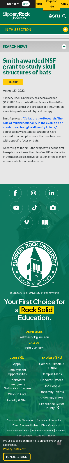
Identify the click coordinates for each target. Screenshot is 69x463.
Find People (51, 386)
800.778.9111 (34, 348)
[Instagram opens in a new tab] (33, 193)
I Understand (16, 456)
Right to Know (24, 435)
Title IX (52, 435)
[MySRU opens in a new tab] (53, 16)
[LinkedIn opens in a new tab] (51, 193)
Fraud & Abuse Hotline (25, 425)
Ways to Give (17, 394)
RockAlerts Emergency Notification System (17, 384)
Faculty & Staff (17, 400)
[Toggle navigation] (44, 16)
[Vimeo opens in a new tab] (26, 222)
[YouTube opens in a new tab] (16, 207)
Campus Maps (52, 374)
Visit (39, 3)
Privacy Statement (14, 449)
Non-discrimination (18, 430)
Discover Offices (51, 380)
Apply (64, 3)
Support (40, 435)
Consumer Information (49, 420)
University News (51, 398)
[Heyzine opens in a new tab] (44, 222)
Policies (60, 430)
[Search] (63, 16)
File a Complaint (50, 425)
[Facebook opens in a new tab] (15, 193)
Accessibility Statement (20, 420)
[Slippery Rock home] (16, 16)
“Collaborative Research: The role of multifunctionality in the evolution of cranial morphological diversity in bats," (33, 123)
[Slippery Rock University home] (34, 263)
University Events (52, 392)
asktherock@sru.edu (34, 337)
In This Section (18, 30)
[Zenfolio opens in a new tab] (52, 207)
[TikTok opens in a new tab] (34, 207)
